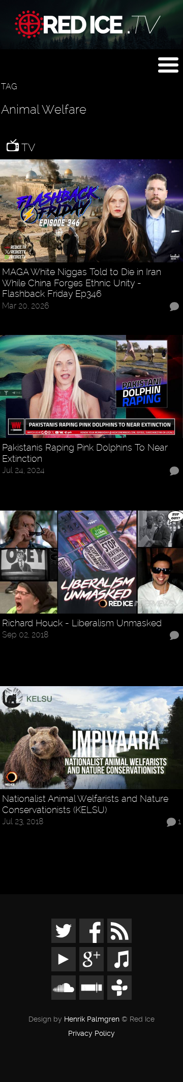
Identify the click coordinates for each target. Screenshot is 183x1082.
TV (27, 147)
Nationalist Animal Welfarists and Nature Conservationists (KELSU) (85, 804)
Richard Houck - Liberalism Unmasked (82, 623)
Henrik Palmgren (91, 1019)
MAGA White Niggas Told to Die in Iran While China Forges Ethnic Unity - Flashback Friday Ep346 (81, 282)
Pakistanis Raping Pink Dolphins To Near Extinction (85, 453)
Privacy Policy (91, 1033)
